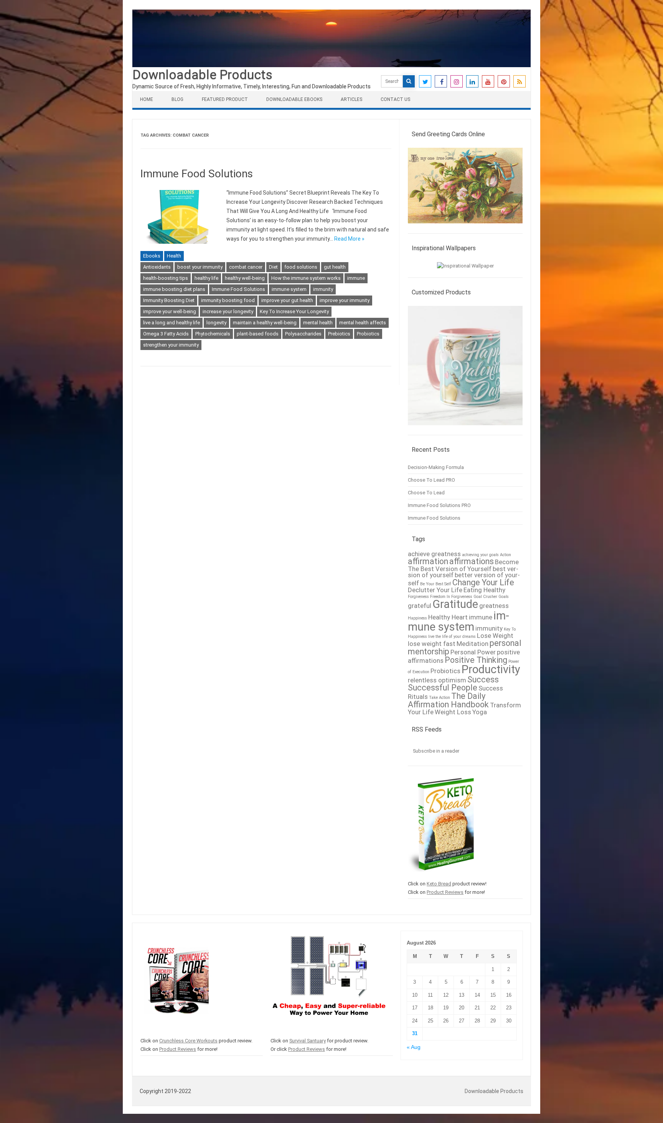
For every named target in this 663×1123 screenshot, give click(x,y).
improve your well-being (169, 311)
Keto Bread (439, 884)
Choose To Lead (426, 492)
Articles (351, 99)
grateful (419, 605)
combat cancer (245, 267)
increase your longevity (228, 311)
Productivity (491, 669)
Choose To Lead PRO (431, 480)
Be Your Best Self (435, 583)
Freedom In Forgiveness (451, 596)
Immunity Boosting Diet (169, 300)
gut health (335, 267)
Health (174, 256)
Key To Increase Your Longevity (294, 311)
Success (483, 679)
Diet (273, 267)
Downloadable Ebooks (294, 99)
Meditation (472, 643)
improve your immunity (344, 300)
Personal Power (473, 652)
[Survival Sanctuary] (328, 1032)
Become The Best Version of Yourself (463, 565)
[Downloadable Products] (331, 65)
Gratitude (455, 604)
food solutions (300, 267)
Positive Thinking (476, 660)
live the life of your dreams (452, 636)
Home (146, 99)
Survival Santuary (307, 1041)
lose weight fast (431, 643)
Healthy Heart (448, 617)
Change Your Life (483, 582)
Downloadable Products (202, 74)
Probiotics (368, 334)
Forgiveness (418, 596)
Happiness (417, 618)
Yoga (479, 712)
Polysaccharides (303, 334)
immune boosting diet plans (174, 289)
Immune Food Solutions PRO (439, 505)
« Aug (414, 1047)
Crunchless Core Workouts (188, 1041)
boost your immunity (200, 267)
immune (356, 278)
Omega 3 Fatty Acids (166, 334)
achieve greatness (434, 554)
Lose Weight (495, 635)
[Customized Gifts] (465, 429)
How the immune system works (306, 278)
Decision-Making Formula (436, 467)
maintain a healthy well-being (265, 322)
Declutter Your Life (435, 590)
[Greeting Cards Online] (465, 227)
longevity (216, 322)
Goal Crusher (485, 596)
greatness (494, 605)
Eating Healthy (484, 590)
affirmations (471, 561)
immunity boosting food (228, 300)
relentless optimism (437, 680)
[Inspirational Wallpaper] (465, 266)
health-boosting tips (165, 278)
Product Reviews (445, 892)
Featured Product (225, 99)
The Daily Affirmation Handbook (448, 700)
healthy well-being (245, 278)
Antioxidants (157, 267)
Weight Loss (453, 712)
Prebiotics (339, 334)
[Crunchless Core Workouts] (176, 1032)
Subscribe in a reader (436, 751)
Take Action (439, 697)
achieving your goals (480, 554)
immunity (323, 289)
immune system (289, 289)
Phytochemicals (212, 334)
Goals (503, 596)
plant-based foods (258, 334)
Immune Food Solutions (196, 173)
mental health (318, 322)
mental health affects (362, 322)
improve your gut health (287, 300)
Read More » (349, 239)
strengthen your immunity (171, 345)
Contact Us (395, 99)
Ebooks (151, 256)
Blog (177, 99)
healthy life (206, 278)
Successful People (442, 687)
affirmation (428, 561)
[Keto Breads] (441, 875)
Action (505, 554)
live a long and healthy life (171, 322)
